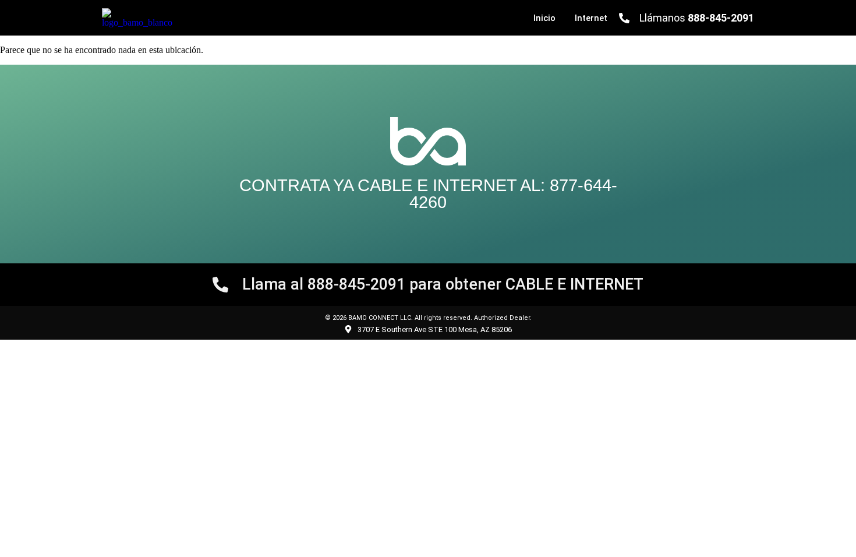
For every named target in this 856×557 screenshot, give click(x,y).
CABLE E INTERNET (437, 185)
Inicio (544, 18)
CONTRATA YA (298, 185)
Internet (591, 18)
